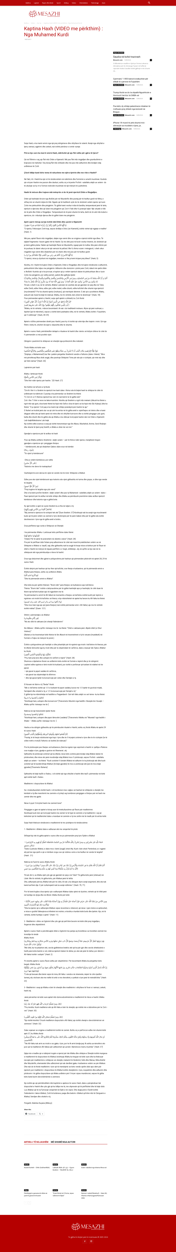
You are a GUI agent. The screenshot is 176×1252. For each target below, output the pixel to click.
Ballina (28, 3)
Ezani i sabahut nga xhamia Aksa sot (94, 1167)
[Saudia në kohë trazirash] (132, 40)
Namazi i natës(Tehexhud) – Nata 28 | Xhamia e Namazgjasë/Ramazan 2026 (94, 1195)
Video (74, 3)
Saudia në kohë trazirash (126, 56)
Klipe (26, 1190)
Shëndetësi (83, 3)
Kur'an (39, 23)
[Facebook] (26, 44)
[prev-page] (25, 1202)
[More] (48, 44)
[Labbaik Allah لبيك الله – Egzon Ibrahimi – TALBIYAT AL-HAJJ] (66, 1157)
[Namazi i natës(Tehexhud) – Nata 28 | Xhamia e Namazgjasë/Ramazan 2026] (94, 1182)
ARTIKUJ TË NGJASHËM (36, 1142)
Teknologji (95, 3)
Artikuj (66, 3)
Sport (59, 3)
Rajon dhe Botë (47, 3)
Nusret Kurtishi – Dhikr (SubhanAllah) (37, 1167)
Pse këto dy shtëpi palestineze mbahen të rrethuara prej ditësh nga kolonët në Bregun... (131, 109)
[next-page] (29, 1202)
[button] (149, 3)
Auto (103, 3)
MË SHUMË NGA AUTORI (63, 1142)
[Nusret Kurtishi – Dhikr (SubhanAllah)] (37, 1157)
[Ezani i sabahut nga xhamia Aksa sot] (94, 1157)
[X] (32, 44)
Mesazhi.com (117, 60)
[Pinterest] (37, 44)
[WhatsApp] (43, 44)
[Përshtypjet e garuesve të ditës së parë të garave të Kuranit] (37, 1182)
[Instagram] (91, 1241)
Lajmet (36, 3)
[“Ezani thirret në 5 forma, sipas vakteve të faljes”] (66, 1182)
